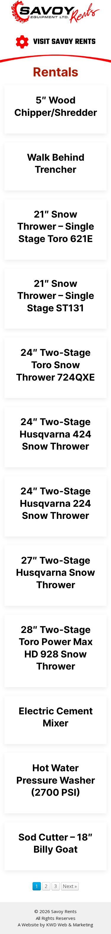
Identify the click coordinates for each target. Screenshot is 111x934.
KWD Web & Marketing (69, 925)
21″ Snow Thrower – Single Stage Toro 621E (55, 226)
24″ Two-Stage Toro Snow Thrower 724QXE (55, 365)
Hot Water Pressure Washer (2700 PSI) (55, 780)
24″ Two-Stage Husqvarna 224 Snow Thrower (55, 503)
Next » (70, 886)
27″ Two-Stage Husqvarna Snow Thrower (55, 573)
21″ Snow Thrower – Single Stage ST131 (55, 296)
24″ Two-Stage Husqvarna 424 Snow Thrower (55, 434)
